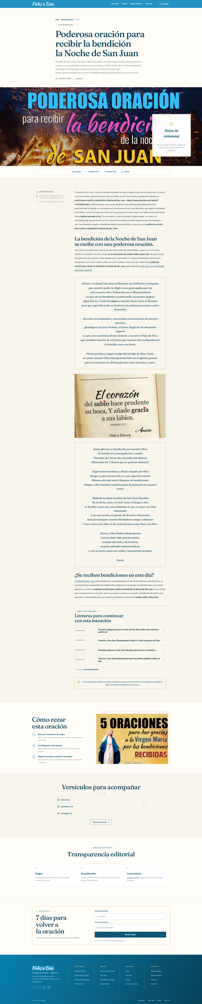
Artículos (128, 975)
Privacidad (150, 1000)
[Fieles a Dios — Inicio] (43, 4)
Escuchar (78, 171)
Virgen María (104, 984)
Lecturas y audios (131, 984)
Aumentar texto (111, 171)
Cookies (159, 1000)
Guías (127, 971)
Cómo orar (78, 984)
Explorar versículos (99, 822)
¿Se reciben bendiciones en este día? (51, 202)
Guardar (127, 171)
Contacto (154, 984)
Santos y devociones (107, 971)
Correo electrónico (101, 922)
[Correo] (49, 987)
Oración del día (80, 971)
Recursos (149, 3)
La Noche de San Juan (85, 581)
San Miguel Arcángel (107, 979)
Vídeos (127, 979)
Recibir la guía (130, 934)
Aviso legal (141, 1000)
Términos (167, 1000)
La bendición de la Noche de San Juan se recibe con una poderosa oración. (51, 197)
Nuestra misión (156, 975)
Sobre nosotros (156, 971)
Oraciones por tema (82, 975)
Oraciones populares (82, 979)
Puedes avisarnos (133, 877)
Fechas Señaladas (67, 19)
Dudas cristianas (136, 3)
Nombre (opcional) (101, 911)
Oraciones (115, 3)
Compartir (79, 78)
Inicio (57, 19)
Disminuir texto (94, 171)
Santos (124, 3)
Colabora (154, 979)
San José (103, 975)
